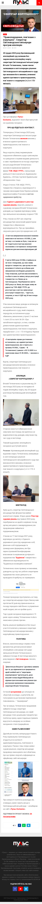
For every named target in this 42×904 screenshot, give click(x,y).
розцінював (16, 692)
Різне (5, 34)
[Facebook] (15, 889)
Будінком (20, 558)
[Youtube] (20, 889)
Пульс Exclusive (17, 809)
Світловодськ (22, 659)
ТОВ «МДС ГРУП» (16, 171)
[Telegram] (26, 889)
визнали (24, 138)
